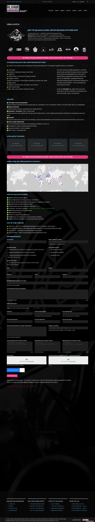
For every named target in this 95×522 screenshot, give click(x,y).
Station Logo (10, 355)
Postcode (9, 274)
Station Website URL (67, 311)
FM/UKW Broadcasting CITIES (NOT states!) (17, 340)
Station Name (10, 239)
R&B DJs (11, 506)
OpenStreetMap (79, 190)
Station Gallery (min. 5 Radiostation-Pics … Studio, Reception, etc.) (65, 355)
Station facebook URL (40, 319)
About (85, 10)
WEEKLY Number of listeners (55, 239)
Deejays (62, 10)
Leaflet (59, 190)
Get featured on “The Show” (79, 510)
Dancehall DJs (13, 510)
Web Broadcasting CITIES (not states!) (71, 340)
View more (56, 520)
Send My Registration (12, 375)
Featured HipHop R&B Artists (37, 504)
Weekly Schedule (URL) (12, 303)
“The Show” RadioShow (57, 506)
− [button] (8, 168)
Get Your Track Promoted (37, 510)
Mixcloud (77, 1)
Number (51, 268)
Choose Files (31, 361)
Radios (74, 10)
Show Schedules (55, 504)
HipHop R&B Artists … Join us (79, 506)
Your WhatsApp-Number (40, 311)
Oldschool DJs (13, 508)
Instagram (73, 1)
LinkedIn (83, 1)
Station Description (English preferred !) (16, 288)
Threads (76, 1)
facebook (74, 1)
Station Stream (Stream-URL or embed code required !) (19, 325)
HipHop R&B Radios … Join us (79, 508)
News (56, 10)
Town (36, 274)
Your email (9, 311)
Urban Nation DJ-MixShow (57, 508)
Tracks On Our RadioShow (37, 508)
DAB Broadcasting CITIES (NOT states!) (44, 340)
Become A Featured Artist (36, 506)
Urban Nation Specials (57, 510)
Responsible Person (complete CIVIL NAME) (17, 281)
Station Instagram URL (12, 319)
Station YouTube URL (67, 319)
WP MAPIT (69, 190)
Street (9, 268)
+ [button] (8, 166)
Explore (51, 10)
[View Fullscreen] (9, 171)
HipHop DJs (12, 504)
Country (64, 274)
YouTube (80, 1)
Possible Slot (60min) (54, 325)
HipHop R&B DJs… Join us (78, 504)
